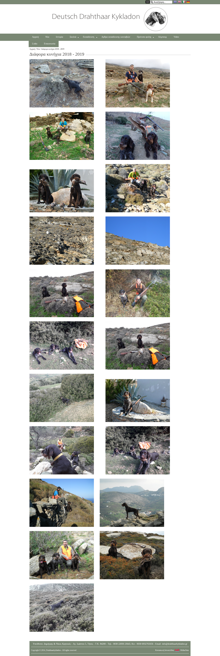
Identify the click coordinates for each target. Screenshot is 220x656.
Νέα (47, 37)
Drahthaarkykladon (110, 19)
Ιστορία (59, 37)
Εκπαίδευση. (89, 37)
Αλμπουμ (162, 37)
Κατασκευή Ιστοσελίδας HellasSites (172, 650)
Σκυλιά (73, 37)
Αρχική (35, 37)
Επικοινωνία (49, 43)
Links (34, 43)
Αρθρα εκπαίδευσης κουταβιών (115, 37)
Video (176, 37)
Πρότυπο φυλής (144, 37)
